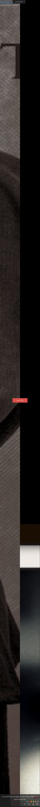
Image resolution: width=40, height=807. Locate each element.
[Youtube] (32, 804)
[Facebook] (24, 804)
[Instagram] (37, 804)
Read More (20, 400)
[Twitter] (28, 804)
